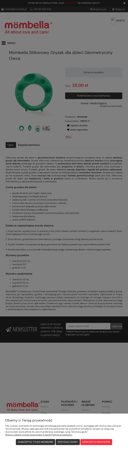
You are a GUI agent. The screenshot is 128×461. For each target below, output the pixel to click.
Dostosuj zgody (68, 442)
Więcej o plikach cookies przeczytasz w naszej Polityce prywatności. (38, 434)
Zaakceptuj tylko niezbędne (35, 442)
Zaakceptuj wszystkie (96, 442)
